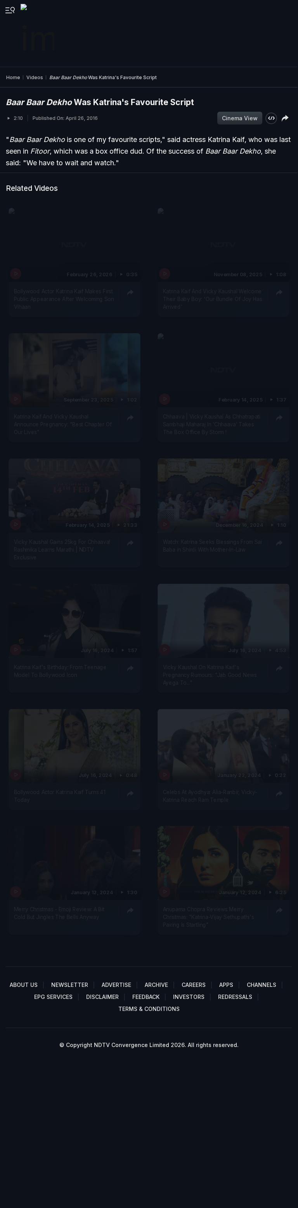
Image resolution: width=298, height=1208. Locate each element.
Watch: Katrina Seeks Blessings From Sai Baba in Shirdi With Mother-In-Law (212, 545)
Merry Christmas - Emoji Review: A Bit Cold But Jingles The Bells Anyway (59, 913)
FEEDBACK (145, 996)
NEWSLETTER (69, 984)
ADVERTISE (116, 984)
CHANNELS (261, 984)
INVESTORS (188, 996)
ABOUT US (24, 984)
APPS (226, 984)
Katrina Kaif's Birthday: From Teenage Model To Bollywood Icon (60, 671)
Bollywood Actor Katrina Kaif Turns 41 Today (60, 796)
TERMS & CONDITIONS (149, 1009)
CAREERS (194, 984)
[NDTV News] (38, 33)
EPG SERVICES (53, 996)
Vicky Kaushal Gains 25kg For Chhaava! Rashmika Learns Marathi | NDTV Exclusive (62, 549)
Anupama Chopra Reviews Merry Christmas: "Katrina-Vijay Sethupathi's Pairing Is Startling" (208, 917)
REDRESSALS (235, 996)
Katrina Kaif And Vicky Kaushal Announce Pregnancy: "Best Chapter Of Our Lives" (63, 424)
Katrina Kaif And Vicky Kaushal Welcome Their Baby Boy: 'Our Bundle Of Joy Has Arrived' (212, 299)
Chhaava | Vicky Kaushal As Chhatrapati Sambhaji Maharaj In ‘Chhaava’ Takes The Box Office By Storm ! (211, 424)
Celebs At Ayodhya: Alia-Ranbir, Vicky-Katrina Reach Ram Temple (210, 796)
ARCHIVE (156, 984)
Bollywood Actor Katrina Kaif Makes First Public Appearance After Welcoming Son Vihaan (64, 299)
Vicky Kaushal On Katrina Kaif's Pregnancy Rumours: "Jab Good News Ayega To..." (209, 675)
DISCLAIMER (102, 996)
